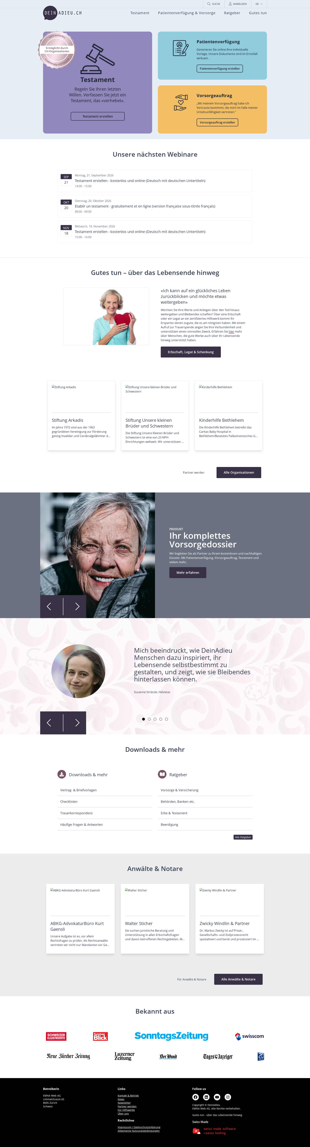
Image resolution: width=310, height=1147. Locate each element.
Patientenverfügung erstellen (220, 69)
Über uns (123, 1113)
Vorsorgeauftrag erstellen (217, 122)
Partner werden (127, 1106)
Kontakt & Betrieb (128, 1095)
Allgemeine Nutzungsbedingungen (139, 1130)
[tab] (143, 719)
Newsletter (124, 1102)
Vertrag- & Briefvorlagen (78, 790)
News (121, 1099)
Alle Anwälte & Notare (238, 979)
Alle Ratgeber (243, 837)
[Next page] (74, 606)
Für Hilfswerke (126, 1110)
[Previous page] (51, 606)
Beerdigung (169, 824)
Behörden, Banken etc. (178, 801)
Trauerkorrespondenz (76, 813)
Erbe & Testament (174, 813)
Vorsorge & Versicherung (179, 790)
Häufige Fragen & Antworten (81, 824)
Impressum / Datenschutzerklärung (139, 1127)
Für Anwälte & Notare (192, 979)
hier (231, 331)
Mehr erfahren (188, 572)
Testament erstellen (98, 116)
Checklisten (69, 801)
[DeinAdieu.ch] (62, 13)
